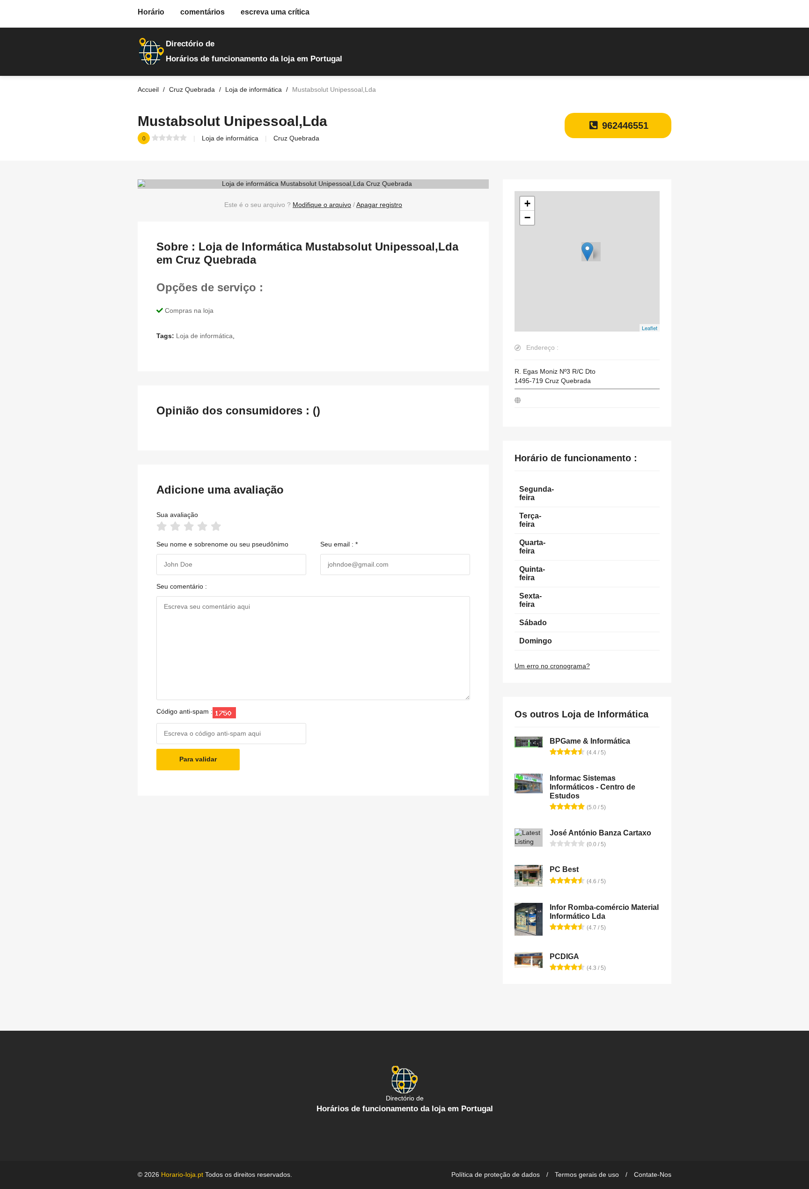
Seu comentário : (181, 586)
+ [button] (527, 203)
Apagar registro (379, 204)
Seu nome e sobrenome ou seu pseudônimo (222, 544)
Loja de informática (230, 138)
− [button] (527, 217)
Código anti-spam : (184, 711)
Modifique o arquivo (322, 204)
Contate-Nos (652, 1174)
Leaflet (649, 328)
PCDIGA (564, 956)
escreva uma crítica (275, 12)
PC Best (564, 869)
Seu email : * (339, 544)
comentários (202, 12)
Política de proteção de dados (495, 1174)
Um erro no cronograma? (552, 666)
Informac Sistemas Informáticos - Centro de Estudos (592, 787)
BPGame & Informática (590, 741)
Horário (151, 12)
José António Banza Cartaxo (600, 833)
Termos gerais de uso (587, 1174)
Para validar (198, 759)
